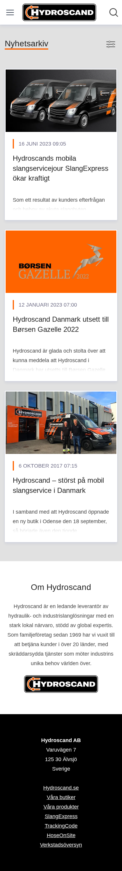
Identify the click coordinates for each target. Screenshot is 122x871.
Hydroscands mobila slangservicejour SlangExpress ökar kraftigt (60, 168)
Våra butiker (61, 797)
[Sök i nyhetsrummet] (113, 12)
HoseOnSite (61, 835)
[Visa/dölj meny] (10, 12)
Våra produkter (61, 807)
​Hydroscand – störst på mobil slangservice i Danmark (58, 485)
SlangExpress (61, 816)
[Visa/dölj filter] (110, 44)
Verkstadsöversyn (61, 845)
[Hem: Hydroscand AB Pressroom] (59, 12)
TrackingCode (61, 826)
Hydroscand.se (61, 788)
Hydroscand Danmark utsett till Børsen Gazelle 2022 (61, 324)
